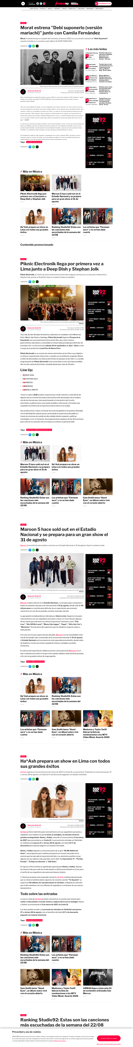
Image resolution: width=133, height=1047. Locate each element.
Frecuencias (99, 8)
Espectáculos (34, 8)
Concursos (81, 8)
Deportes (57, 8)
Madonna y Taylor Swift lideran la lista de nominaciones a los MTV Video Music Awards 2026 (96, 733)
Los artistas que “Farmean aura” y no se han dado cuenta (96, 230)
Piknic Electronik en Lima (44, 430)
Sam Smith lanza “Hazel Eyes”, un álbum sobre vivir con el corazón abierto (96, 500)
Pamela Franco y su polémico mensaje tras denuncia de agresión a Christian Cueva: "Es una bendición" (105, 102)
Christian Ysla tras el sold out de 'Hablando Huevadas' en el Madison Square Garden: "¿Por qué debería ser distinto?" (105, 56)
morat (28, 142)
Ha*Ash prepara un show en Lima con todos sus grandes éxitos (34, 230)
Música (23, 23)
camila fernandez (37, 142)
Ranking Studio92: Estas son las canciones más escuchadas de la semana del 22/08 (66, 231)
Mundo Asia (72, 8)
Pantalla (43, 8)
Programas (90, 8)
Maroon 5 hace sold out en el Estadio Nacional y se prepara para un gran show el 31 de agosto (66, 197)
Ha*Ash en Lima (37, 920)
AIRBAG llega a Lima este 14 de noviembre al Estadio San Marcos (97, 991)
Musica (50, 8)
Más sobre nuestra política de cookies (109, 1044)
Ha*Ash (23, 772)
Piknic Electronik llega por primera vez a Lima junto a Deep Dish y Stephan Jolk (33, 196)
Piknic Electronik (31, 430)
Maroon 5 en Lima (39, 661)
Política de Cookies (60, 1041)
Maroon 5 (24, 545)
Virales (64, 8)
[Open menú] (23, 3)
